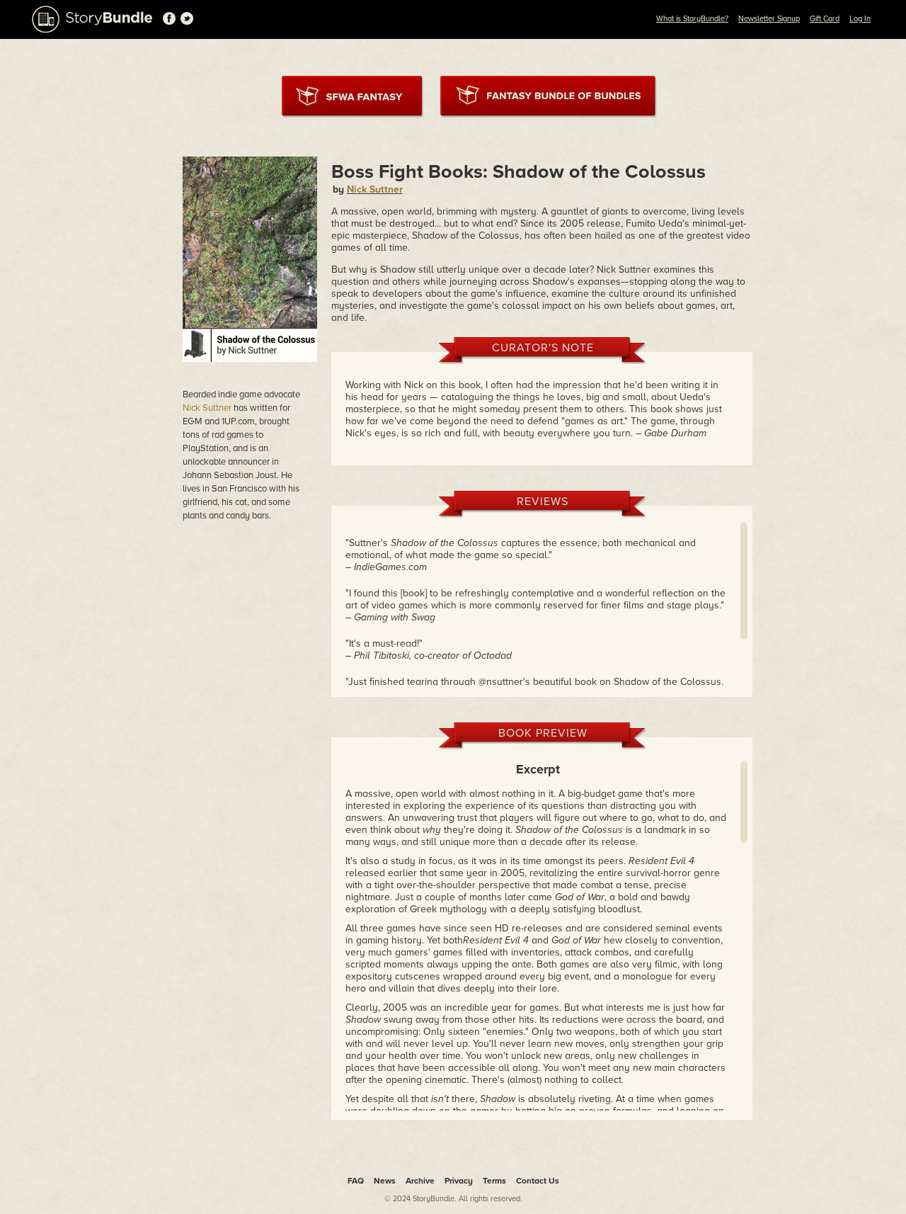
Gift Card (824, 18)
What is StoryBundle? (692, 18)
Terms (494, 1181)
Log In (860, 18)
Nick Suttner (207, 408)
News (385, 1181)
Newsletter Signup (769, 18)
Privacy (459, 1181)
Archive (420, 1181)
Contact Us (537, 1181)
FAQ (356, 1181)
